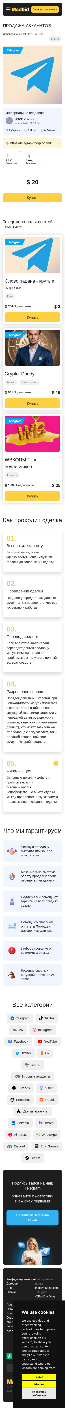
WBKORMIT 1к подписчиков (20, 462)
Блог (9, 1287)
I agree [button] (39, 1376)
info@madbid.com (46, 1287)
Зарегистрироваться (45, 9)
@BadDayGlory (45, 1296)
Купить (32, 198)
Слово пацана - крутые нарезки (29, 283)
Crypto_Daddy (19, 373)
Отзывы (11, 1292)
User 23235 (24, 119)
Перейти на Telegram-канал (32, 1217)
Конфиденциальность (18, 1279)
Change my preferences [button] (39, 1393)
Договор (12, 1283)
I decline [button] (39, 1384)
